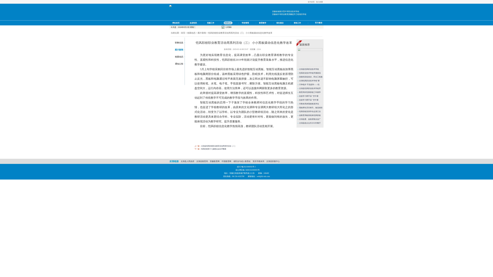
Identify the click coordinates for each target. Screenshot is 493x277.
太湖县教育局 (202, 161)
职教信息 (179, 43)
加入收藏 (319, 2)
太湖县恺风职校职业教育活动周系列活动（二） (218, 146)
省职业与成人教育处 (242, 161)
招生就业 (280, 23)
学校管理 (245, 23)
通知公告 (179, 64)
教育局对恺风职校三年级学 (310, 92)
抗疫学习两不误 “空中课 (308, 96)
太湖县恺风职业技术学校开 (310, 88)
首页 (183, 33)
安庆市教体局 (258, 161)
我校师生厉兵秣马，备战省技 (311, 108)
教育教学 (262, 23)
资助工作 (297, 23)
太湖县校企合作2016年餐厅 (310, 123)
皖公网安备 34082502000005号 (248, 170)
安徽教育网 (215, 161)
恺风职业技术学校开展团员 (310, 73)
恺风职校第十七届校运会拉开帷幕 (213, 149)
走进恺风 (193, 23)
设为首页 (311, 2)
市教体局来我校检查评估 (309, 104)
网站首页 (176, 23)
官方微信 (318, 23)
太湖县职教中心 (273, 161)
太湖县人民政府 (187, 161)
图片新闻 (179, 50)
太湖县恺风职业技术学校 (309, 69)
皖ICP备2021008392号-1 (246, 167)
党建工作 (210, 23)
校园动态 (228, 23)
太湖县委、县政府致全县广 (310, 119)
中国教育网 (226, 161)
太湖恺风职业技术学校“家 (309, 81)
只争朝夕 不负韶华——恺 (309, 85)
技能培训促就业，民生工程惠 (311, 77)
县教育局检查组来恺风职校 (310, 115)
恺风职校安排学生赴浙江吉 (310, 111)
